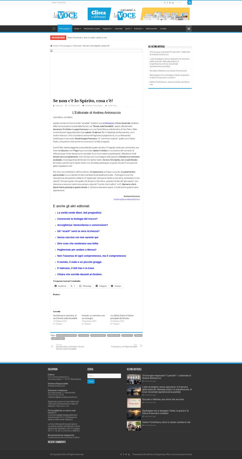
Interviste (118, 29)
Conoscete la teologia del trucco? (77, 218)
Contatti (163, 29)
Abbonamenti (151, 29)
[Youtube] (173, 2)
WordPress (148, 454)
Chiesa (76, 29)
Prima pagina (64, 29)
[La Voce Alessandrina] (65, 14)
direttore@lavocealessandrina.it (127, 199)
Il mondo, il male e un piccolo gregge (79, 262)
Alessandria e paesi (92, 29)
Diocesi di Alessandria (67, 335)
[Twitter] (170, 2)
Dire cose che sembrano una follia (77, 243)
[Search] (190, 2)
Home (54, 28)
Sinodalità (127, 335)
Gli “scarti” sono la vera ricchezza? (78, 231)
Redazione (59, 106)
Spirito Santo (58, 338)
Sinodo (138, 335)
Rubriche (137, 29)
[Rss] (165, 2)
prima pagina (114, 335)
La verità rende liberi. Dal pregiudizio (79, 212)
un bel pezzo (108, 123)
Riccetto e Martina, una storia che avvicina (168, 71)
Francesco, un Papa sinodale (124, 346)
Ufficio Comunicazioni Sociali (179, 454)
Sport (127, 29)
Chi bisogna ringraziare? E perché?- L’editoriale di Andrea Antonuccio (166, 376)
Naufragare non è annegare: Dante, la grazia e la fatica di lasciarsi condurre (165, 412)
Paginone (106, 29)
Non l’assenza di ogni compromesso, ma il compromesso (91, 255)
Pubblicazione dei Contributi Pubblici (64, 437)
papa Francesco (98, 335)
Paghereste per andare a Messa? (76, 249)
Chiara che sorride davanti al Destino (79, 274)
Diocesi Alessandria (59, 3)
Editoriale (77, 46)
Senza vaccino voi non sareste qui (77, 237)
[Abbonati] (139, 14)
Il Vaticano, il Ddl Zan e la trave (75, 268)
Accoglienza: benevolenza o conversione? (82, 225)
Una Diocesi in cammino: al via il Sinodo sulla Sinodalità (70, 347)
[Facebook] (167, 2)
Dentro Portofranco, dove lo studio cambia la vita (87, 38)
